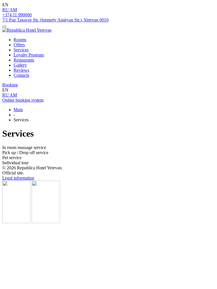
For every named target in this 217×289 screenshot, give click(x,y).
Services (21, 49)
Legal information (18, 178)
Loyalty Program (29, 54)
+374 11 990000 (17, 14)
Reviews (21, 70)
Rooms (20, 39)
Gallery (20, 65)
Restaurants (24, 60)
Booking (10, 84)
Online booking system (23, 100)
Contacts (21, 75)
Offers (19, 44)
